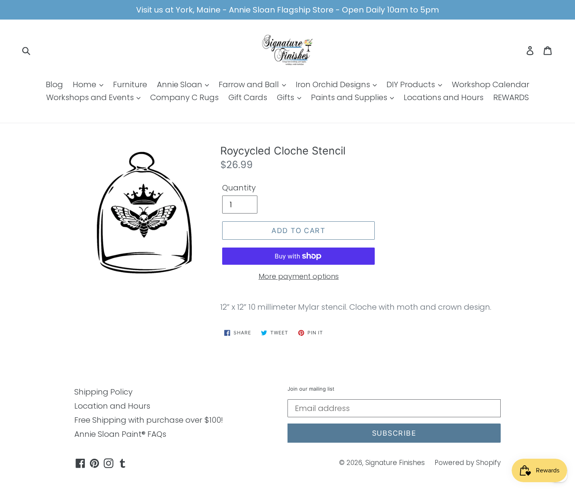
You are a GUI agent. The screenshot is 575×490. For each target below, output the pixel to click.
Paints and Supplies (350, 97)
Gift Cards (247, 97)
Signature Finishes (395, 462)
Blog (54, 84)
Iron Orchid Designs (334, 84)
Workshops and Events (91, 97)
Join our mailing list (311, 389)
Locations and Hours (443, 97)
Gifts (286, 97)
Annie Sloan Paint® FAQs (120, 434)
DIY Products (411, 84)
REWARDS (511, 97)
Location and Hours (112, 405)
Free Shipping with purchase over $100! (148, 420)
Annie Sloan (180, 84)
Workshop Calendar (490, 84)
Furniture (130, 84)
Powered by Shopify (468, 462)
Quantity (239, 187)
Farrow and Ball (250, 84)
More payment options (299, 276)
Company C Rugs (184, 97)
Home (85, 84)
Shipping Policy (103, 391)
